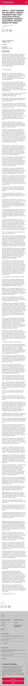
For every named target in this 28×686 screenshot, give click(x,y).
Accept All (13, 679)
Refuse (13, 682)
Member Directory (18, 620)
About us (3, 622)
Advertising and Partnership (18, 626)
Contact (3, 625)
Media (2, 629)
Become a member (5, 620)
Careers (16, 622)
